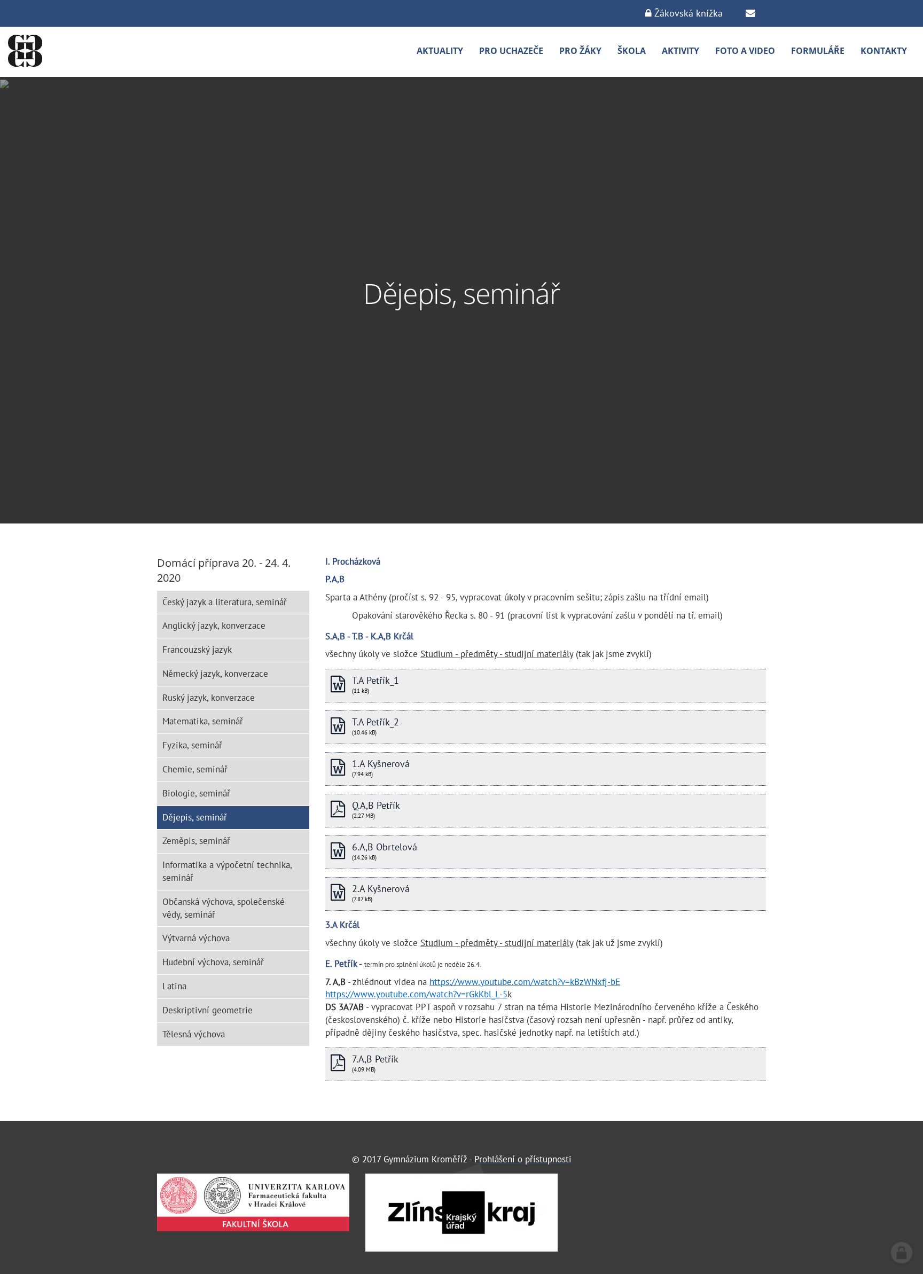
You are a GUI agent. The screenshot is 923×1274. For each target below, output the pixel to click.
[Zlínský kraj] (461, 1212)
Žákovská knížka (687, 13)
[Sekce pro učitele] (750, 13)
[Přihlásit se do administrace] (901, 1252)
